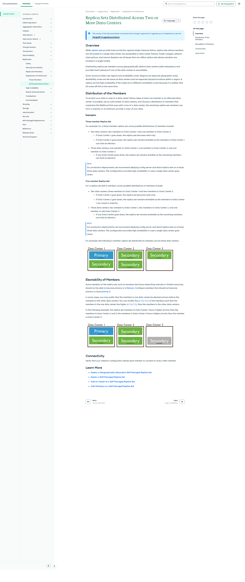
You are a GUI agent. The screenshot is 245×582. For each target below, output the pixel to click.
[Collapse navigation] (54, 566)
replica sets (96, 50)
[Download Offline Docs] (48, 565)
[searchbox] (188, 4)
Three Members (35, 80)
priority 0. (106, 291)
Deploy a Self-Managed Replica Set (108, 377)
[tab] (27, 3)
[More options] (179, 20)
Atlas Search (28, 35)
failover (130, 288)
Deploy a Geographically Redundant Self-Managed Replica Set (121, 372)
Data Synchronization (34, 67)
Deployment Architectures (133, 11)
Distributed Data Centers (39, 84)
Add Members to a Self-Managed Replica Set (112, 386)
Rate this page (199, 17)
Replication (115, 11)
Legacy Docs (103, 11)
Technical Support (30, 137)
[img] (194, 22)
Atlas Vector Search (30, 39)
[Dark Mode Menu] (239, 4)
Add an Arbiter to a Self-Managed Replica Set (113, 381)
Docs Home (90, 11)
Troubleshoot (31, 96)
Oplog (28, 63)
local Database (32, 100)
